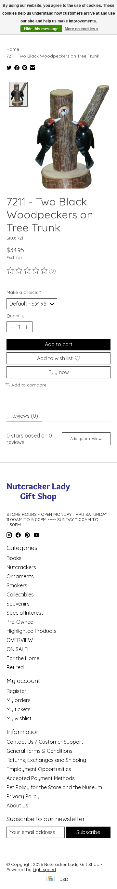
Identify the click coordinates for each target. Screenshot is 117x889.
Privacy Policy (22, 796)
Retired (15, 667)
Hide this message (41, 29)
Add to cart (58, 344)
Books (13, 558)
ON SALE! (17, 649)
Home (12, 49)
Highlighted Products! (32, 631)
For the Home (22, 658)
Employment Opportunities (38, 769)
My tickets (18, 709)
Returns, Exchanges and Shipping (46, 760)
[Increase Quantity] (26, 327)
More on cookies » (81, 29)
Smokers (16, 585)
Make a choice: (23, 292)
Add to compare (28, 384)
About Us (17, 805)
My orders (18, 700)
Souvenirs (18, 603)
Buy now (58, 372)
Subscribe (88, 832)
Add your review (86, 438)
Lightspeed (44, 869)
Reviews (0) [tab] (24, 415)
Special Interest (24, 612)
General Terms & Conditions (39, 751)
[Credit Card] (50, 879)
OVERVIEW (19, 640)
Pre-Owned (19, 622)
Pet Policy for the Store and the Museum (54, 787)
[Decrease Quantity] (12, 327)
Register (16, 691)
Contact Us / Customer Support (44, 742)
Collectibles (20, 594)
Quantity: (15, 315)
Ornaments (20, 576)
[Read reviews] (27, 271)
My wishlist (19, 718)
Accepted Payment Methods (40, 778)
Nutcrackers (21, 567)
